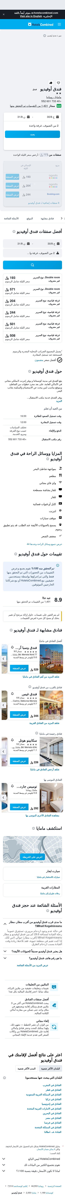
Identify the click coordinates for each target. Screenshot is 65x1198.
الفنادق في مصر (53, 1117)
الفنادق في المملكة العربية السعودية (43, 1094)
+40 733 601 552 (51, 101)
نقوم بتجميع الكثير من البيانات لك (42, 1165)
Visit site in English (31, 16)
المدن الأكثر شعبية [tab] (27, 1068)
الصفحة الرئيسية (54, 1185)
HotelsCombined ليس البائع (44, 1159)
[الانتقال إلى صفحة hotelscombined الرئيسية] (41, 24)
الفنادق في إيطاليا (52, 1132)
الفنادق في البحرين (52, 1113)
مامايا (34, 1192)
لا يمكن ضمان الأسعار (46, 1149)
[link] (41, 676)
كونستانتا (49, 1192)
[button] (3, 14)
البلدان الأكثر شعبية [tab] (50, 1068)
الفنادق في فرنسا (52, 1122)
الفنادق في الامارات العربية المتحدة (44, 1108)
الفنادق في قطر (53, 1089)
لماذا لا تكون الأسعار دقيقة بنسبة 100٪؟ (38, 1171)
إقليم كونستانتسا (20, 1185)
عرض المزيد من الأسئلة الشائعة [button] (32, 965)
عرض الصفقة (19, 668)
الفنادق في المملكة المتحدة (48, 1127)
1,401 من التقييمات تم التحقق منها (29, 106)
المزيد (59, 400)
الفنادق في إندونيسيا (51, 1103)
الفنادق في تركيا (53, 1099)
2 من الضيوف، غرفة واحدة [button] (43, 125)
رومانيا (41, 1185)
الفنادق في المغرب (52, 1085)
